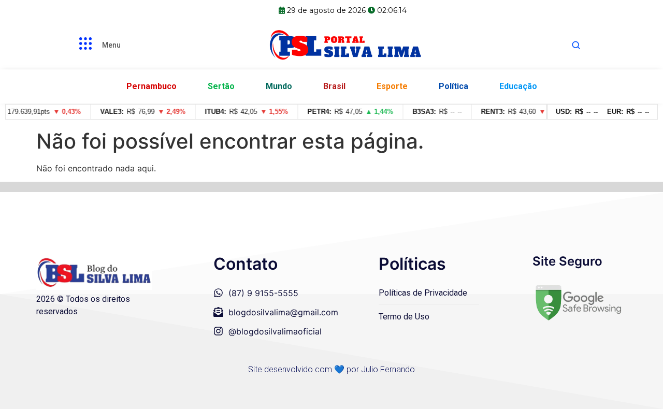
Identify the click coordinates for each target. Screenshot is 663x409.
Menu (111, 45)
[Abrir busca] (576, 45)
